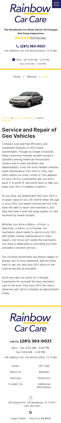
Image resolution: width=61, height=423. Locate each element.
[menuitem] (16, 365)
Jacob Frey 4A (20, 118)
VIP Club (44, 366)
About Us (15, 372)
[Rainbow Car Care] (30, 12)
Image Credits (18, 418)
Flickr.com (6, 120)
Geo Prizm (6, 118)
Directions (44, 378)
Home (16, 77)
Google (30, 412)
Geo (45, 77)
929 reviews (38, 38)
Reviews (44, 372)
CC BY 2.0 (31, 118)
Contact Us (15, 384)
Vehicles (32, 77)
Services (15, 378)
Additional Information (44, 385)
